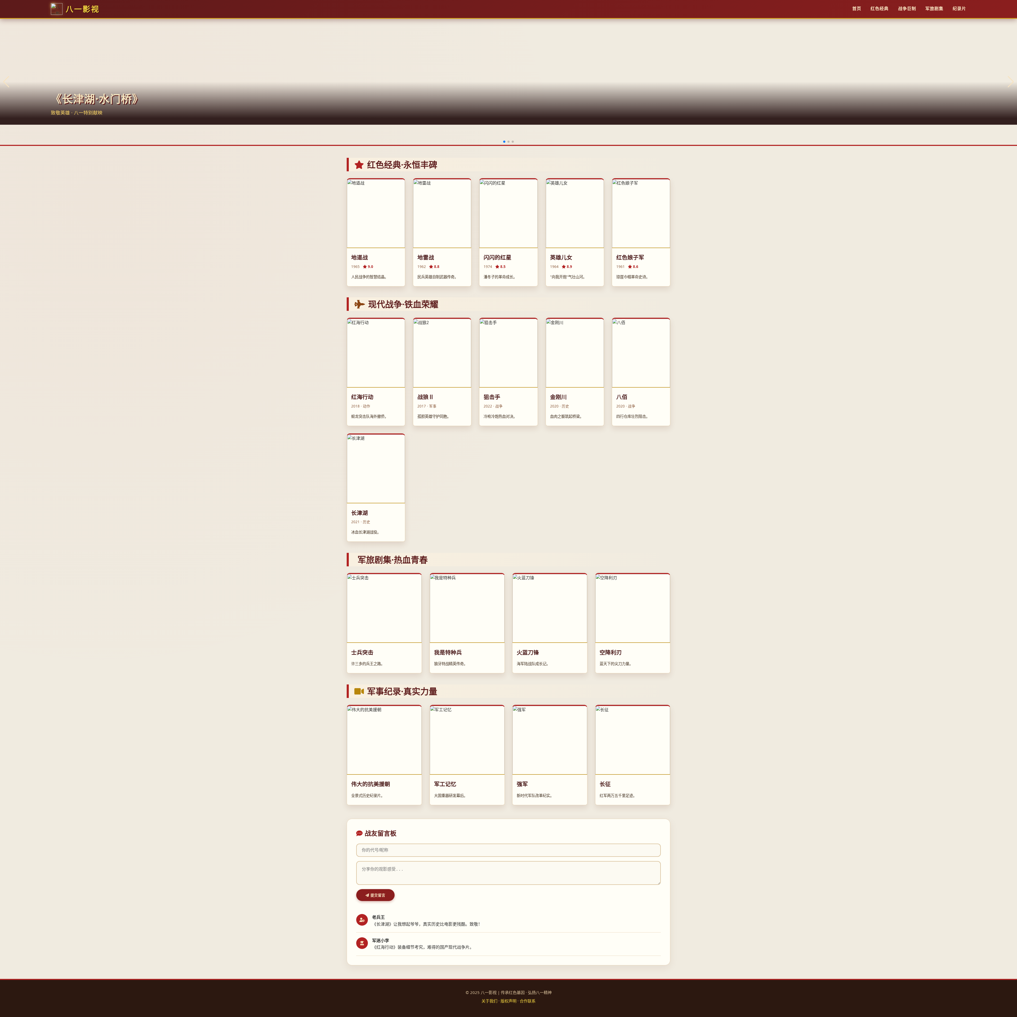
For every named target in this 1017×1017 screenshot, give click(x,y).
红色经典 (880, 8)
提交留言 (377, 895)
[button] (504, 142)
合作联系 (528, 1000)
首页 (856, 8)
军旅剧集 (934, 8)
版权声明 (508, 1000)
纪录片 (959, 8)
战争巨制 (907, 8)
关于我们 (489, 1000)
